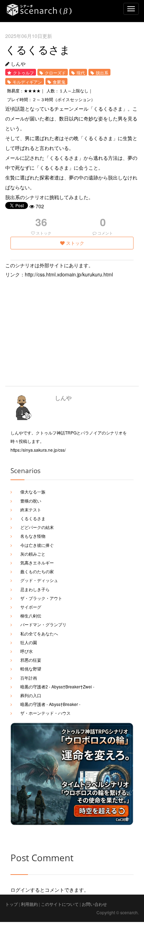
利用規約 (29, 904)
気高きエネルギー (37, 562)
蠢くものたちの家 (37, 571)
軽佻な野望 (30, 669)
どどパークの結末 (37, 527)
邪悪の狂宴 (30, 660)
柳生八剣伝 (30, 616)
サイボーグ (30, 607)
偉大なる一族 (32, 492)
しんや (63, 398)
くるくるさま (32, 518)
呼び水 (26, 651)
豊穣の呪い (30, 501)
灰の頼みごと (32, 554)
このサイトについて (60, 904)
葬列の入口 (30, 695)
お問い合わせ (94, 904)
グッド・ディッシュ (39, 580)
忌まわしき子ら (35, 589)
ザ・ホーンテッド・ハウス (45, 713)
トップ (11, 904)
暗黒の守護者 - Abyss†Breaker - (50, 704)
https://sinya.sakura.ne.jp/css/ (38, 450)
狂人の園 (28, 642)
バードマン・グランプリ (43, 624)
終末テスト (30, 509)
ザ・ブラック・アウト (41, 598)
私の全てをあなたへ (39, 633)
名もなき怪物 (32, 536)
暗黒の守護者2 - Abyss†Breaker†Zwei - (57, 686)
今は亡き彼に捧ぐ (37, 545)
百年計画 (28, 678)
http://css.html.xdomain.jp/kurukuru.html (69, 274)
